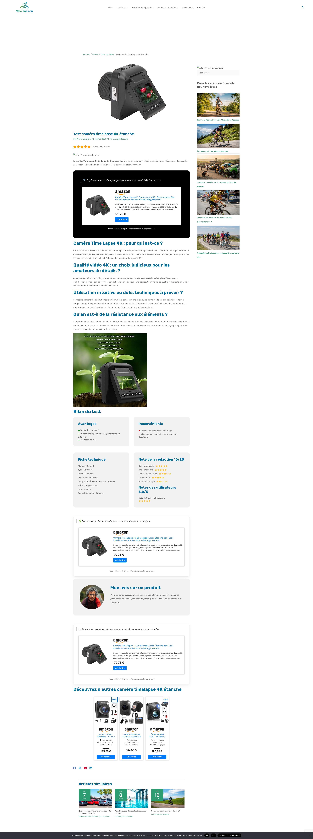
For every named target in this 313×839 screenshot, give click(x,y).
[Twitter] (80, 768)
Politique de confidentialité (229, 835)
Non (213, 835)
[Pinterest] (85, 768)
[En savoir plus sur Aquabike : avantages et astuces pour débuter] (131, 798)
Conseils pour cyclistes (101, 816)
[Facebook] (74, 768)
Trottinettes (122, 7)
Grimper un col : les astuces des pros (212, 151)
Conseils (201, 7)
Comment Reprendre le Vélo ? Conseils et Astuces (218, 120)
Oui (207, 835)
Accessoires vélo (85, 816)
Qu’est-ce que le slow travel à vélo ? (165, 811)
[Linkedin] (90, 768)
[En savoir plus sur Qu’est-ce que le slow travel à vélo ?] (167, 798)
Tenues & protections (167, 7)
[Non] (310, 835)
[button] (303, 7)
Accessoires (187, 7)
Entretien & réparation (142, 7)
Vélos (110, 7)
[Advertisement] (156, 33)
